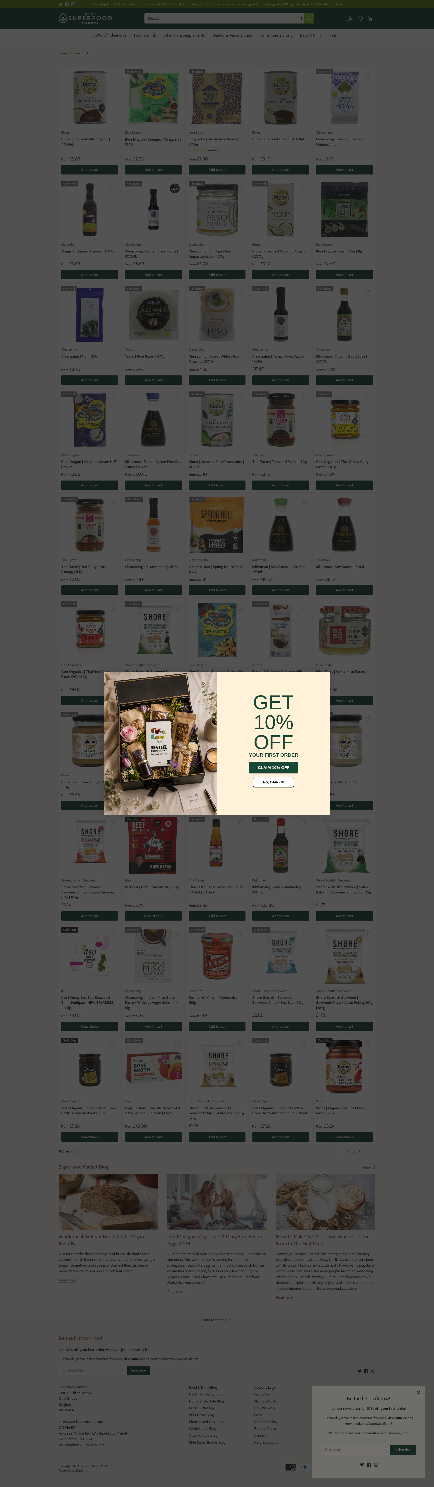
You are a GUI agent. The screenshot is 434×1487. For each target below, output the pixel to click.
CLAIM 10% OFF (273, 767)
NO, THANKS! (273, 782)
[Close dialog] (111, 679)
